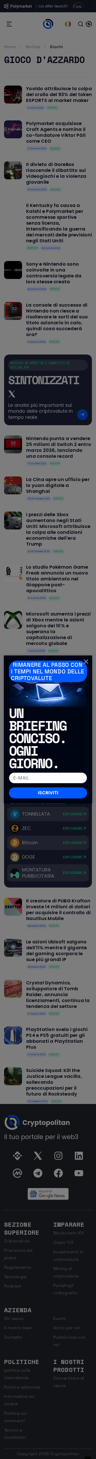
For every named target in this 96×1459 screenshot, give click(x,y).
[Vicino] (86, 661)
